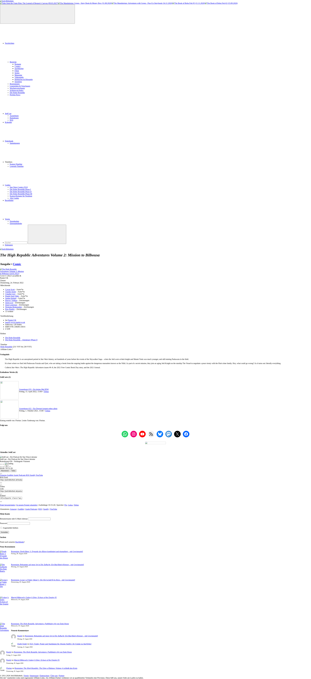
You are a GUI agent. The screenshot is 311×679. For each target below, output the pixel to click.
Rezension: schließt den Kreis (46, 668)
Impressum (34, 676)
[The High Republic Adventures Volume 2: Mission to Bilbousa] (12, 274)
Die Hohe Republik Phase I (20, 189)
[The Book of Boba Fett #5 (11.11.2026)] (189, 3)
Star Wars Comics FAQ (19, 187)
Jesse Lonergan (11, 305)
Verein (7, 219)
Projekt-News (15, 95)
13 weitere (9, 311)
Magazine (18, 75)
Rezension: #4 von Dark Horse (40, 624)
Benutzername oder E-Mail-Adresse (14, 519)
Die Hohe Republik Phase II (20, 192)
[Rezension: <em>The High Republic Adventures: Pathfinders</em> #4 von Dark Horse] (4, 632)
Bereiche (13, 62)
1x (7, 466)
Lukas (70, 505)
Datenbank (9, 141)
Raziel (19, 636)
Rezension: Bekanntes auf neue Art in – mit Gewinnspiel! (47, 565)
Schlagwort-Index (16, 90)
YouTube (39, 475)
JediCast (8, 113)
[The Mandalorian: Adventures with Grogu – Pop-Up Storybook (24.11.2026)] (142, 3)
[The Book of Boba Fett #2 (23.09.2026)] (221, 3)
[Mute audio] (1, 466)
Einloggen (9, 245)
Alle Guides (14, 198)
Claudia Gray (10, 294)
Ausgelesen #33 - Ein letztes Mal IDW (34, 389)
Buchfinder (9, 200)
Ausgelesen (14, 116)
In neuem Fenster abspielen (26, 505)
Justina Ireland (10, 298)
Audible (10, 475)
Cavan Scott (10, 289)
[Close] (1, 473)
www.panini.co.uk (15, 322)
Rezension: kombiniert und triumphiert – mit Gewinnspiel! (47, 551)
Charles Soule (10, 292)
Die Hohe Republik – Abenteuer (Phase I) (21, 340)
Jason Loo (9, 303)
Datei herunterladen (7, 505)
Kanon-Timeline (16, 164)
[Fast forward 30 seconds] (10, 466)
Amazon (3, 475)
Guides (7, 185)
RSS (11, 120)
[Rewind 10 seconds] (3, 466)
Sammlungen (15, 143)
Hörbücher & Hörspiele (24, 79)
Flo (65, 505)
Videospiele (19, 77)
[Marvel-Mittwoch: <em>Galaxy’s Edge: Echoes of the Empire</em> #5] (4, 609)
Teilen (13, 471)
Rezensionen (15, 84)
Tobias (46, 392)
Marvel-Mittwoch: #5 (34, 597)
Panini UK (12, 320)
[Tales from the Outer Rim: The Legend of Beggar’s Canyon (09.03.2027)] (29, 3)
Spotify (33, 475)
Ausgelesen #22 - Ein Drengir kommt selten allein (38, 409)
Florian (9, 668)
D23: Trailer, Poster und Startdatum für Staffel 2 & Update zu (60, 644)
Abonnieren (5, 471)
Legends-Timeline (17, 166)
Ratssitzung (14, 118)
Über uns (54, 676)
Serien (17, 73)
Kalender (8, 122)
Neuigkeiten (14, 221)
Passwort (3, 523)
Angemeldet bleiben (10, 528)
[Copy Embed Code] (1, 501)
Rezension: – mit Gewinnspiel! (43, 580)
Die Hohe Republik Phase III (21, 194)
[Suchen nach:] (16, 243)
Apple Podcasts (19, 475)
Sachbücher (19, 68)
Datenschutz (44, 676)
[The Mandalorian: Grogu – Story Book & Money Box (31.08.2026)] (85, 3)
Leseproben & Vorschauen (20, 86)
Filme (17, 71)
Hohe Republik (6, 347)
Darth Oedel (22, 644)
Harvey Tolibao (11, 300)
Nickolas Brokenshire (13, 307)
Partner (61, 676)
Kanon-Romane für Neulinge (21, 196)
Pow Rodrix (10, 309)
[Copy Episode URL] (1, 494)
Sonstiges (18, 82)
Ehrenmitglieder (16, 223)
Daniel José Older (12, 296)
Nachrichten (9, 43)
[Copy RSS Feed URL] (1, 482)
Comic (17, 264)
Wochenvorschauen (17, 88)
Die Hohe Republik (17, 93)
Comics (17, 66)
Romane (18, 64)
